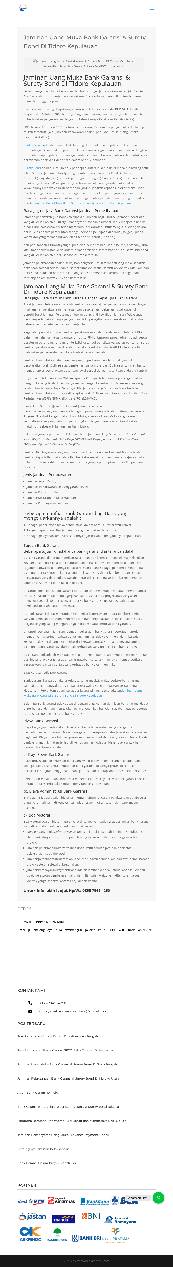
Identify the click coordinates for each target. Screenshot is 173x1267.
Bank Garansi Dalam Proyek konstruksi (47, 1163)
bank (122, 145)
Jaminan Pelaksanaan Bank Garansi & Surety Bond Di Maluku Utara (68, 1078)
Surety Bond (32, 168)
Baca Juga (31, 298)
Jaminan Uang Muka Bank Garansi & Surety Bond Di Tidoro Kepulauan (77, 80)
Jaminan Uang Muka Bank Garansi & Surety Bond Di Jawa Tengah (67, 1064)
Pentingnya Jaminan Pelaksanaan (43, 1149)
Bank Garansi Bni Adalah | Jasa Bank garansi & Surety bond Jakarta (68, 1107)
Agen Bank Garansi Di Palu (37, 1092)
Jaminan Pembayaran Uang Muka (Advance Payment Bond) (63, 1135)
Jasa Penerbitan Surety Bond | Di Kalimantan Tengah (57, 1036)
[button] (158, 1198)
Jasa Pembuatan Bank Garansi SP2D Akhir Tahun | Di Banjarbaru (66, 1050)
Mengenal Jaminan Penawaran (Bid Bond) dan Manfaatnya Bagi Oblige (71, 1121)
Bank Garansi (33, 145)
